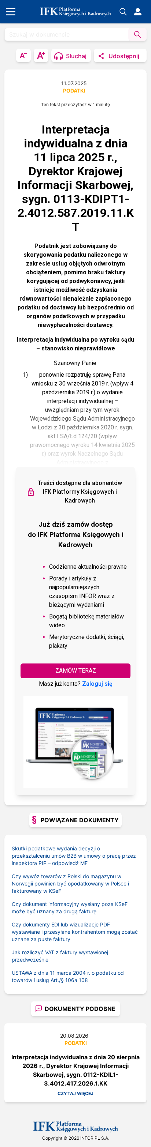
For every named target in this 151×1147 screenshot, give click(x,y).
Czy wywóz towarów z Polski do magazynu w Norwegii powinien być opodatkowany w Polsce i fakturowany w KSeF (70, 883)
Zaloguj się (97, 683)
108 (83, 980)
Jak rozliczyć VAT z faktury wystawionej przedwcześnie (60, 956)
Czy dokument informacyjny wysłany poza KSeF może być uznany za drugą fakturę (70, 907)
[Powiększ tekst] (41, 55)
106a (71, 980)
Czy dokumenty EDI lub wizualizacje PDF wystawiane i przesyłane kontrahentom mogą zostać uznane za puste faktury (75, 931)
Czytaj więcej (75, 1093)
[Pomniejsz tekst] (23, 55)
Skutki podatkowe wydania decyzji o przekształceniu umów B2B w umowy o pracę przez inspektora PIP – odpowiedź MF (74, 855)
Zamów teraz (75, 670)
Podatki (74, 90)
